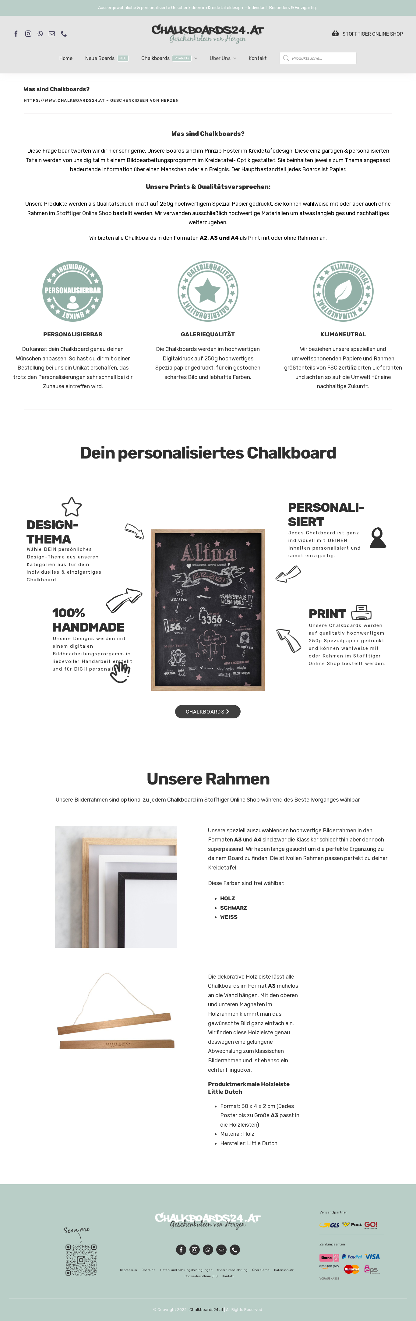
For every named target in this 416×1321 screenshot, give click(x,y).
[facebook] (16, 34)
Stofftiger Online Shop (84, 213)
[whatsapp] (40, 34)
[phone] (64, 34)
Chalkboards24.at (206, 1309)
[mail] (52, 34)
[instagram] (28, 34)
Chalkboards (206, 712)
